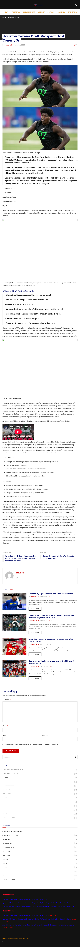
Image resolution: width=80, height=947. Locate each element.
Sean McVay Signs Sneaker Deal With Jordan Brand (51, 594)
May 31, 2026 (43, 644)
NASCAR (5, 802)
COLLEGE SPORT (29, 12)
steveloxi (8, 45)
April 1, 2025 (20, 45)
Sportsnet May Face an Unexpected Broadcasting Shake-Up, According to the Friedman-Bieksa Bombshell (36, 903)
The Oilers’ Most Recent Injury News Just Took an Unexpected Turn (24, 899)
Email (5, 735)
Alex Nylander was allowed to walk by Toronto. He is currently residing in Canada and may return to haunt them (38, 906)
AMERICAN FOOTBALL (46, 12)
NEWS (6, 12)
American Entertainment (12, 770)
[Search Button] (75, 757)
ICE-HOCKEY (6, 794)
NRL (3, 810)
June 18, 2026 (43, 596)
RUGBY (4, 814)
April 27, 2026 (44, 666)
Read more (35, 608)
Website (45, 735)
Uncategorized (8, 818)
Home (4, 17)
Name (5, 726)
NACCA (5, 798)
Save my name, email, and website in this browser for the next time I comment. (31, 745)
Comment (6, 700)
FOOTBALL (16, 12)
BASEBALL (61, 12)
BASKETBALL (72, 12)
